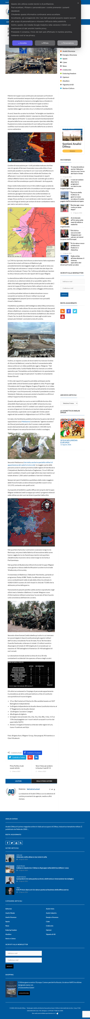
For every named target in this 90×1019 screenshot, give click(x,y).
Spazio (65, 59)
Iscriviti (64, 294)
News (65, 66)
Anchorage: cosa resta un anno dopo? (77, 207)
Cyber (65, 62)
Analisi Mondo (20, 866)
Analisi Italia (50, 909)
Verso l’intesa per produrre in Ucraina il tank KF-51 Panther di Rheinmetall (44, 768)
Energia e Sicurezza (70, 55)
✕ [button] (78, 3)
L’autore (18, 781)
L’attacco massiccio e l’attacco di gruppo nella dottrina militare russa (42, 868)
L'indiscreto (67, 70)
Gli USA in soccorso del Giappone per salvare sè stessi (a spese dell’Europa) (71, 234)
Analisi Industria (21, 877)
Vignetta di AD (68, 85)
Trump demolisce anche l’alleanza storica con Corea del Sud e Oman (78, 170)
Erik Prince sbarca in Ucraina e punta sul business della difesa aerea (42, 890)
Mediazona (26, 421)
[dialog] (45, 24)
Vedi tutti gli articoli (33, 789)
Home (8, 22)
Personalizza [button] (68, 43)
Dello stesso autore (44, 781)
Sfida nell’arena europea (68, 441)
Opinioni (66, 77)
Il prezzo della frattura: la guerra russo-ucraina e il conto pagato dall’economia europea (72, 196)
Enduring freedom (69, 73)
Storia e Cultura (68, 88)
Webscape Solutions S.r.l (49, 1013)
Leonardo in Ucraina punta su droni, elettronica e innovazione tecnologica (45, 879)
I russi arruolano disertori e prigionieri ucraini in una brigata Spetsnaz (71, 184)
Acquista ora (24, 993)
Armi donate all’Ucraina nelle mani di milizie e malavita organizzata (71, 222)
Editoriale (19, 855)
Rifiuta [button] (45, 43)
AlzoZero (66, 81)
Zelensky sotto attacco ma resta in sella (31, 857)
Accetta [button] (23, 43)
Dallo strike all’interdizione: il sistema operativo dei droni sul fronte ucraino (72, 260)
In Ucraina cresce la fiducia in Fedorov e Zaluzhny (77, 246)
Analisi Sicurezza (69, 51)
